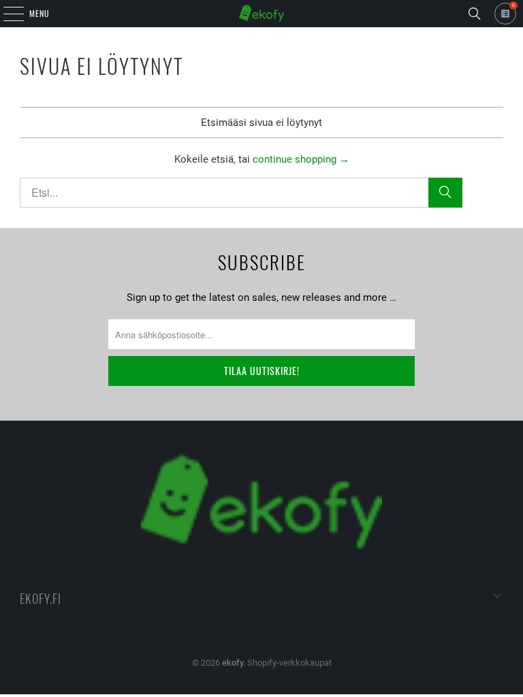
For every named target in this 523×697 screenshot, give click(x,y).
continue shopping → (301, 159)
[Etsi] (475, 13)
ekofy (232, 663)
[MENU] (6, 13)
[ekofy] (261, 13)
